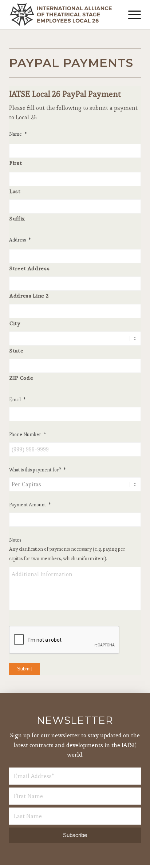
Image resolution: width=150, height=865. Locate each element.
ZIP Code (21, 378)
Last (15, 191)
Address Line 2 (28, 295)
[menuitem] (131, 14)
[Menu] (131, 14)
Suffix (17, 218)
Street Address (29, 268)
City (14, 323)
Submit (24, 668)
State (16, 350)
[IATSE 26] (62, 14)
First (15, 163)
